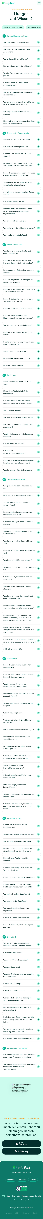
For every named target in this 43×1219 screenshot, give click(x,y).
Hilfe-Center (16, 1196)
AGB (16, 1213)
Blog (8, 1196)
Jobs (11, 1200)
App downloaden (28, 1196)
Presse (16, 1200)
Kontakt (38, 1196)
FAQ (3, 1196)
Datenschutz (25, 1213)
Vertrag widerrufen (27, 1200)
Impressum (8, 1213)
